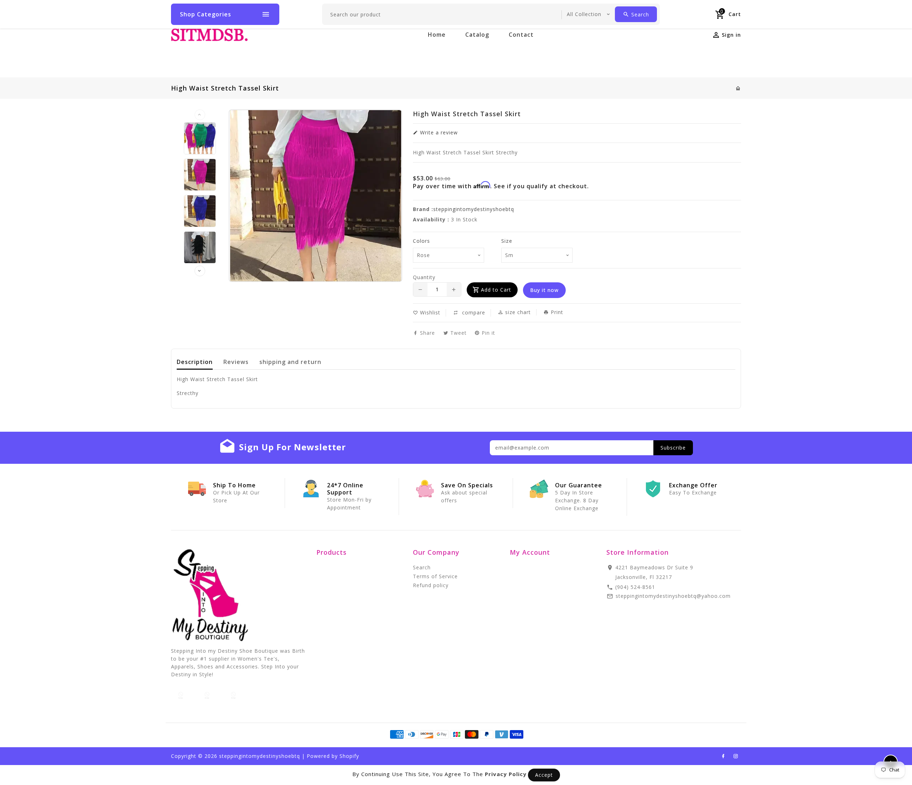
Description (195, 362)
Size (506, 240)
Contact (521, 35)
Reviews (236, 362)
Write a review (438, 132)
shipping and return (290, 362)
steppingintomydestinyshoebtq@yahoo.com (673, 595)
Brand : (423, 209)
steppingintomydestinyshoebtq (473, 209)
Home (437, 35)
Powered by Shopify (333, 756)
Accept (544, 774)
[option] (200, 138)
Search (422, 567)
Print (556, 312)
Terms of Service (435, 576)
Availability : (431, 219)
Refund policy (431, 585)
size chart (517, 312)
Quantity (424, 277)
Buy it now (544, 290)
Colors (421, 240)
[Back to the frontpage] (738, 88)
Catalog (477, 35)
